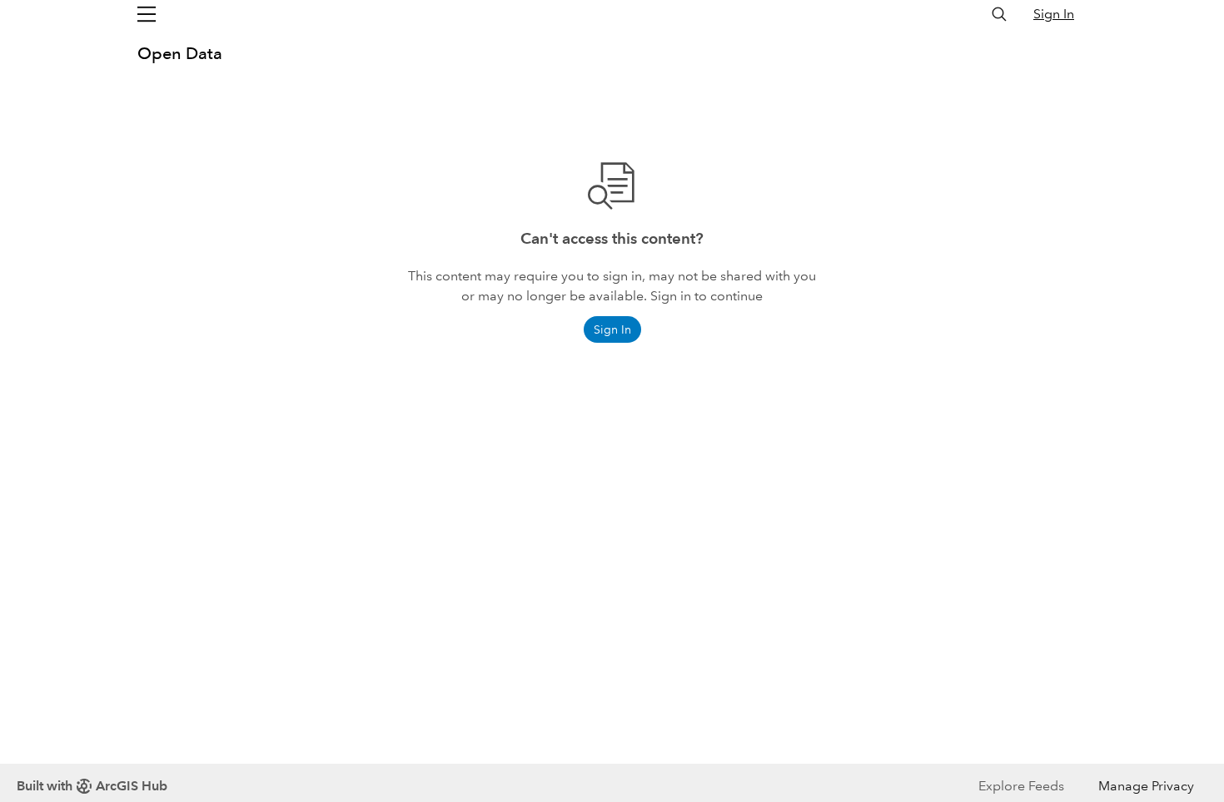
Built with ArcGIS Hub (92, 786)
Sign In (1053, 14)
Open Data (179, 53)
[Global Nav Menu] (146, 14)
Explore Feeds (1021, 786)
